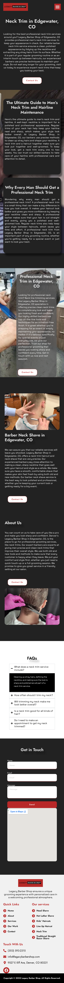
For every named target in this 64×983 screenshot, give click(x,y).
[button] (57, 7)
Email (9, 773)
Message (11, 785)
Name (9, 761)
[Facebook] (6, 970)
